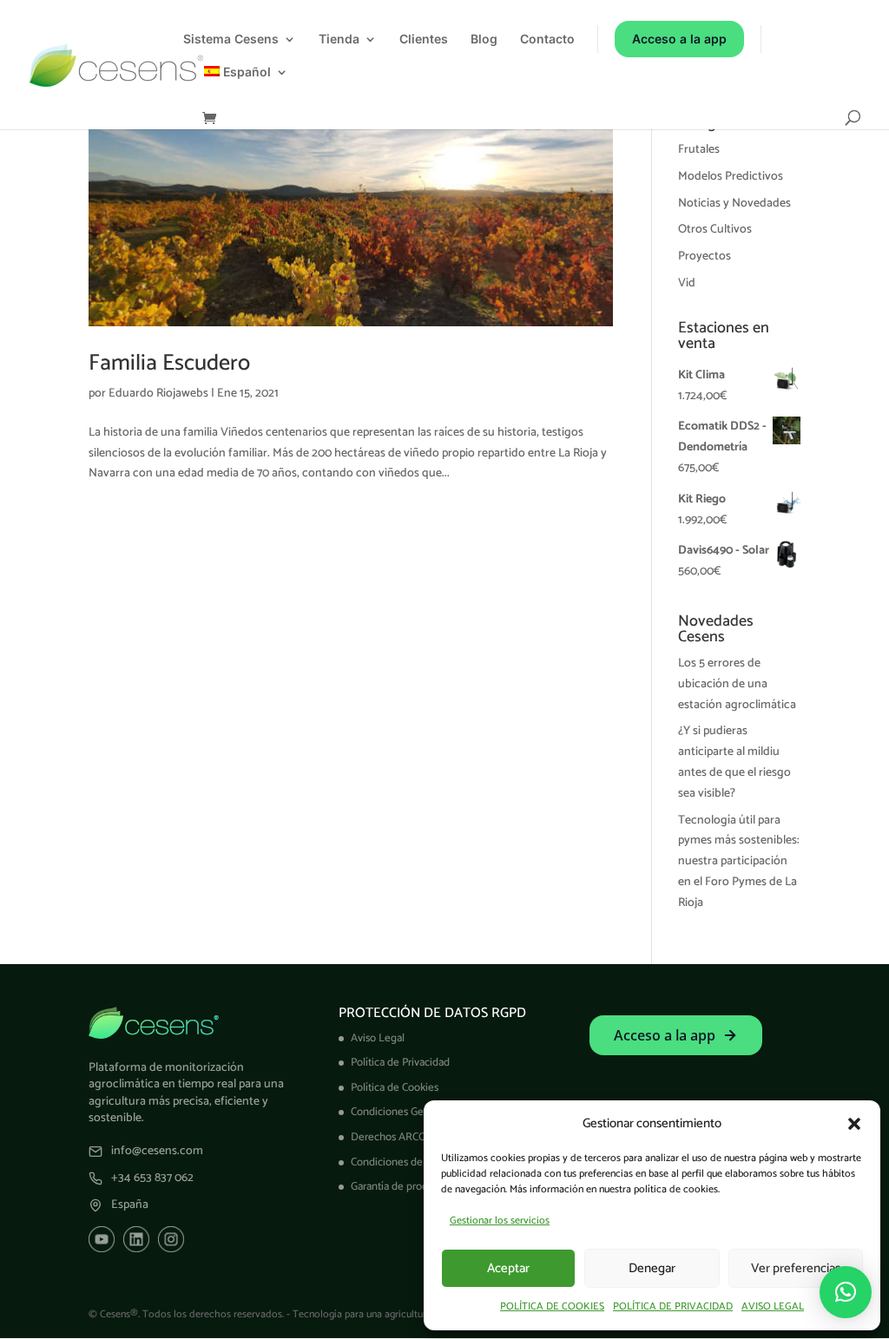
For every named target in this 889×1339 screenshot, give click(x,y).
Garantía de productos (402, 1187)
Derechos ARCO (388, 1137)
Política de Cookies (394, 1088)
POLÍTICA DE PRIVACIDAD (673, 1306)
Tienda (339, 39)
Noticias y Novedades (734, 203)
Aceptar (508, 1268)
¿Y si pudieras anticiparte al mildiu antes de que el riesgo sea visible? (734, 762)
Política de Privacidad (400, 1062)
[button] (854, 1123)
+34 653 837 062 (152, 1178)
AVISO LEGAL (772, 1306)
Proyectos (704, 256)
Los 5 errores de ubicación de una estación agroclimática (737, 684)
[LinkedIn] (136, 1239)
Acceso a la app (679, 38)
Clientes (423, 39)
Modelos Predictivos (730, 177)
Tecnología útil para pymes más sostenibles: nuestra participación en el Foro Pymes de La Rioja (739, 862)
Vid (686, 283)
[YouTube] (102, 1239)
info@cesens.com (157, 1151)
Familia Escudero (169, 363)
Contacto (547, 39)
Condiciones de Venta (402, 1162)
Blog (484, 39)
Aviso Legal (378, 1038)
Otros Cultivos (715, 230)
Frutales (699, 150)
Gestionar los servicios (500, 1220)
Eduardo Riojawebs (158, 394)
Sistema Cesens (231, 39)
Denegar (652, 1268)
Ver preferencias (795, 1268)
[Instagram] (171, 1239)
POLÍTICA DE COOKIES (552, 1306)
